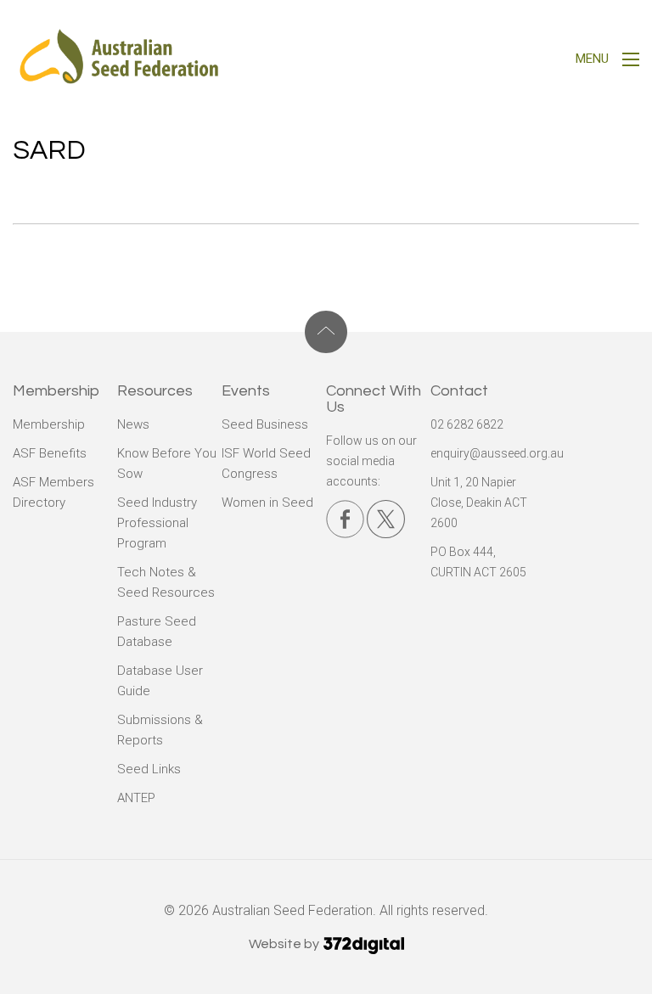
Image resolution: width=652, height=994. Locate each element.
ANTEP (136, 798)
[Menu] (630, 61)
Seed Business (265, 424)
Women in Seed (267, 502)
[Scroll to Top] (326, 332)
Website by (285, 944)
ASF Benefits (50, 453)
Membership (49, 424)
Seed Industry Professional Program (157, 523)
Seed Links (149, 769)
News (133, 424)
